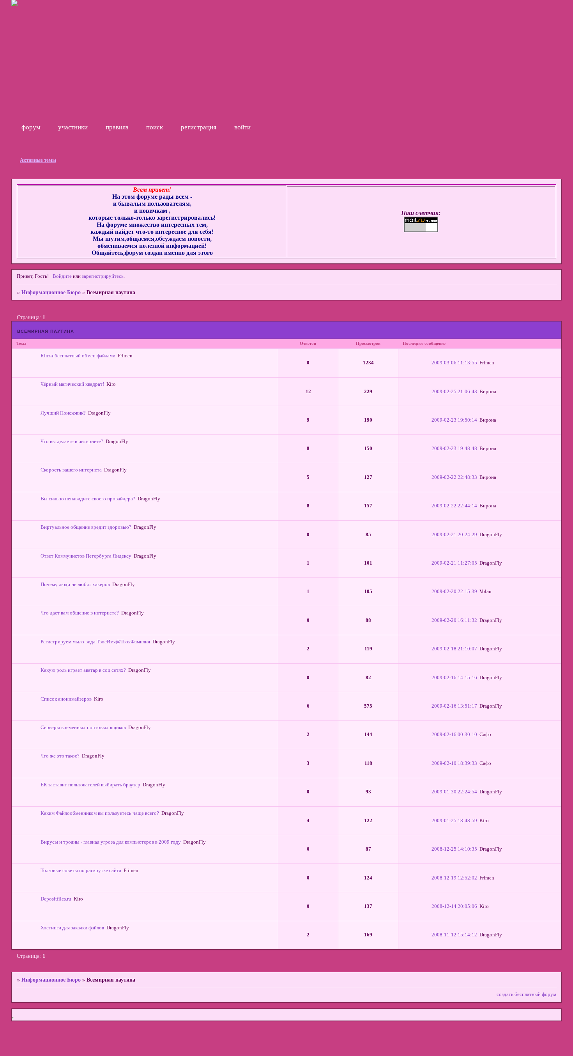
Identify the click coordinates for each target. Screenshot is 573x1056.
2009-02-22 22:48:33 (454, 477)
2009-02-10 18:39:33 (454, 763)
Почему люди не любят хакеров (75, 584)
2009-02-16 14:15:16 (454, 677)
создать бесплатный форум (526, 994)
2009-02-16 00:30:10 (454, 734)
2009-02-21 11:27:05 (454, 563)
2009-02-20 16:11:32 (454, 620)
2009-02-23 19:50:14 (454, 420)
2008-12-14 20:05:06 (454, 906)
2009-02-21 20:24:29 (454, 534)
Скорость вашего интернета (71, 470)
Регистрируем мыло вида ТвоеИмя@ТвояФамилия (95, 642)
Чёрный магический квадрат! (72, 384)
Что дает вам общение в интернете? (80, 613)
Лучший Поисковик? (63, 413)
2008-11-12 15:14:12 (454, 935)
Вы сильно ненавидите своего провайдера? (88, 499)
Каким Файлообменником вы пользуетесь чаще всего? (100, 813)
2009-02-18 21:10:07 (454, 649)
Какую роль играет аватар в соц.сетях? (83, 670)
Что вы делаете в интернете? (72, 441)
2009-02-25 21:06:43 (454, 391)
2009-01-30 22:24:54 (454, 792)
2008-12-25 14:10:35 (454, 849)
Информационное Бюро (51, 292)
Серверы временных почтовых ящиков (83, 727)
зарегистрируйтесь (103, 276)
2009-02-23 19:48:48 (454, 448)
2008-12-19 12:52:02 (454, 878)
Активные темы (38, 160)
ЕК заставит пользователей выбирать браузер (90, 785)
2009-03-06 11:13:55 (454, 363)
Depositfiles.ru (56, 899)
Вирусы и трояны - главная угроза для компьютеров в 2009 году (111, 842)
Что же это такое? (60, 756)
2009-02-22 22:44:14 (454, 506)
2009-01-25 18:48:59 (454, 820)
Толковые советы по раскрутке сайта (81, 870)
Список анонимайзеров (66, 699)
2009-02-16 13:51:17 (454, 706)
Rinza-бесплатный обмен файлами (78, 355)
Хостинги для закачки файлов (72, 928)
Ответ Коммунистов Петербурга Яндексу (86, 556)
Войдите (62, 276)
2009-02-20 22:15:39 (454, 591)
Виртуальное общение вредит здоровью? (86, 527)
